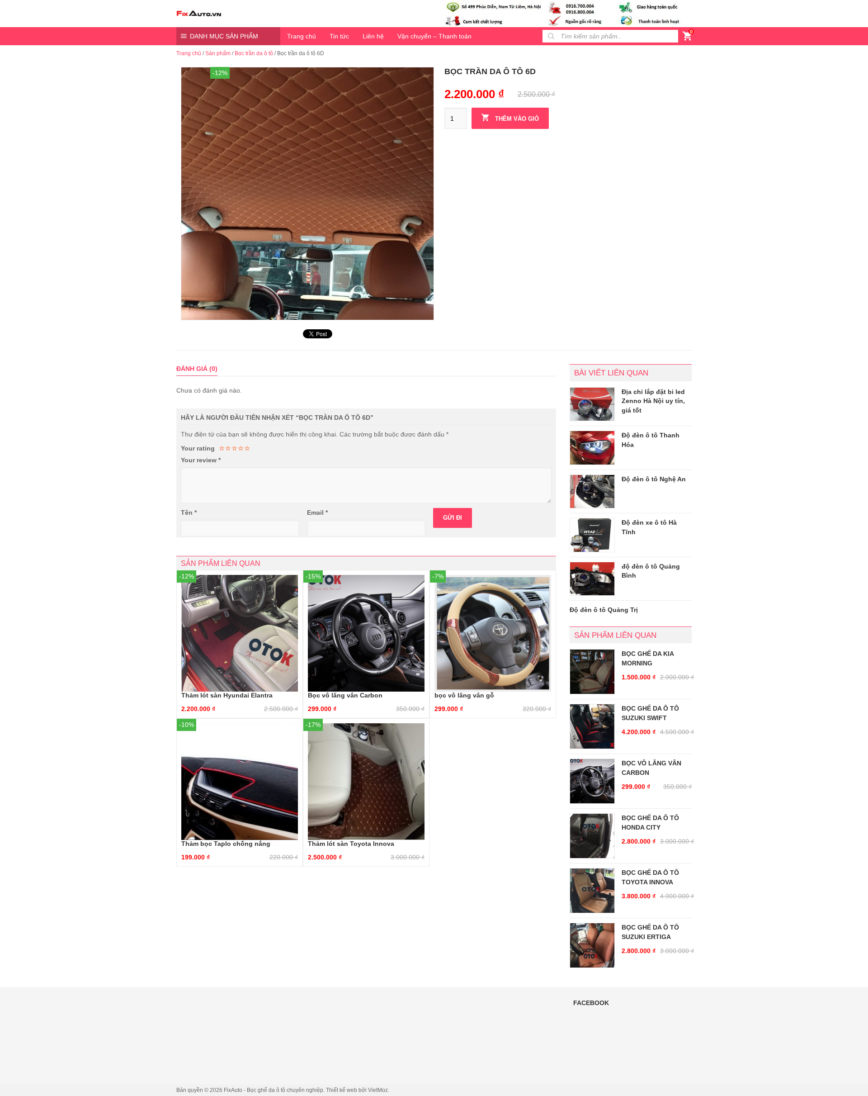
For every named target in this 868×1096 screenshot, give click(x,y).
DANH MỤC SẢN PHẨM (224, 36)
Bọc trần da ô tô (254, 53)
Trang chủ (301, 36)
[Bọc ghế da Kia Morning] (592, 672)
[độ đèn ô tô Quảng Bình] (592, 579)
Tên (189, 512)
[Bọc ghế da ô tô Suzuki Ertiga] (592, 945)
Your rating (198, 448)
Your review (201, 460)
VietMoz (378, 1090)
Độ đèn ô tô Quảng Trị (604, 609)
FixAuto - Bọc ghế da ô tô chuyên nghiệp (273, 1090)
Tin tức (339, 36)
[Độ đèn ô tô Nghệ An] (592, 491)
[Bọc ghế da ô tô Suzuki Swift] (592, 726)
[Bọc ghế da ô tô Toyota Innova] (592, 890)
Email (317, 512)
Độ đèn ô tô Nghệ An (654, 479)
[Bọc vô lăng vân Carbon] (592, 781)
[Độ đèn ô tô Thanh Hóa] (592, 448)
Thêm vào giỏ (516, 118)
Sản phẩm (218, 53)
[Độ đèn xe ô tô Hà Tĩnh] (592, 535)
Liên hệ (373, 36)
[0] (687, 38)
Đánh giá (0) (196, 368)
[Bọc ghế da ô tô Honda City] (592, 836)
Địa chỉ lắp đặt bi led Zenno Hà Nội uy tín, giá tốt (653, 401)
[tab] (196, 369)
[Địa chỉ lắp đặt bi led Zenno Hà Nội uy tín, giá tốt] (592, 404)
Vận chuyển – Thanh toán (434, 36)
